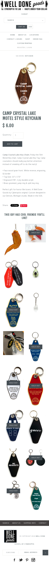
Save (25, 206)
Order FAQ (37, 39)
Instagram (33, 560)
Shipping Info (30, 523)
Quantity (7, 134)
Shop (27, 39)
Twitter (21, 560)
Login (29, 47)
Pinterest (27, 560)
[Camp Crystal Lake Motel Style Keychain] (24, 63)
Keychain (29, 56)
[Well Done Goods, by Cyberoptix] (24, 2)
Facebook (14, 560)
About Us (22, 35)
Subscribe (10, 552)
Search (6, 523)
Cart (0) (21, 27)
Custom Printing (24, 43)
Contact (42, 523)
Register (21, 47)
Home (12, 35)
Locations (34, 35)
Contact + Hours (14, 39)
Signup (24, 14)
